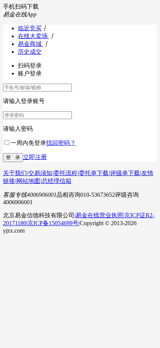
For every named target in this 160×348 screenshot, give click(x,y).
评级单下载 (125, 173)
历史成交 (30, 52)
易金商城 (30, 44)
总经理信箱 (56, 181)
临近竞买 (30, 28)
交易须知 (40, 173)
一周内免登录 (28, 143)
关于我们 (15, 173)
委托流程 (65, 173)
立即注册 (35, 157)
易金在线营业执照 (99, 215)
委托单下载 (94, 173)
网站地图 (28, 181)
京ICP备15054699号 (53, 223)
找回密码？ (61, 143)
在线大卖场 (33, 36)
